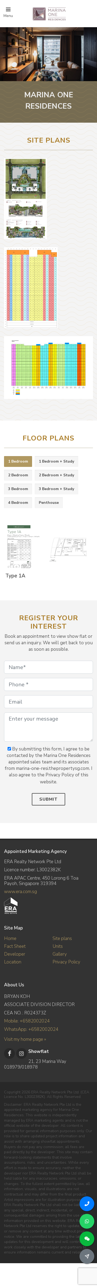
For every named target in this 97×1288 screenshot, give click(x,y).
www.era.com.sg (20, 891)
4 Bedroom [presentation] (18, 502)
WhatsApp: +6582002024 (31, 1029)
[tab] (18, 461)
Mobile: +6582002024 (27, 1021)
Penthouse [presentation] (49, 502)
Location (12, 962)
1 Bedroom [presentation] (18, 461)
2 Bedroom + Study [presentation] (56, 475)
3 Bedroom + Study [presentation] (56, 488)
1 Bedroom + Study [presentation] (56, 461)
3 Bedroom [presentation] (18, 488)
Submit (48, 799)
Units (58, 946)
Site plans (62, 938)
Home (10, 938)
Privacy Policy (66, 962)
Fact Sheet (15, 946)
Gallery (60, 954)
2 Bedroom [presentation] (18, 475)
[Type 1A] (47, 547)
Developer (14, 954)
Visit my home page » (25, 1039)
